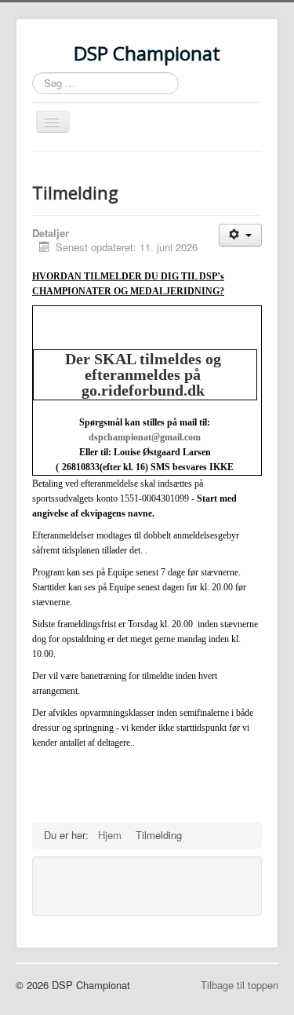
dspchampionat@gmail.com (145, 437)
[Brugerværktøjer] (240, 235)
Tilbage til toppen (239, 984)
